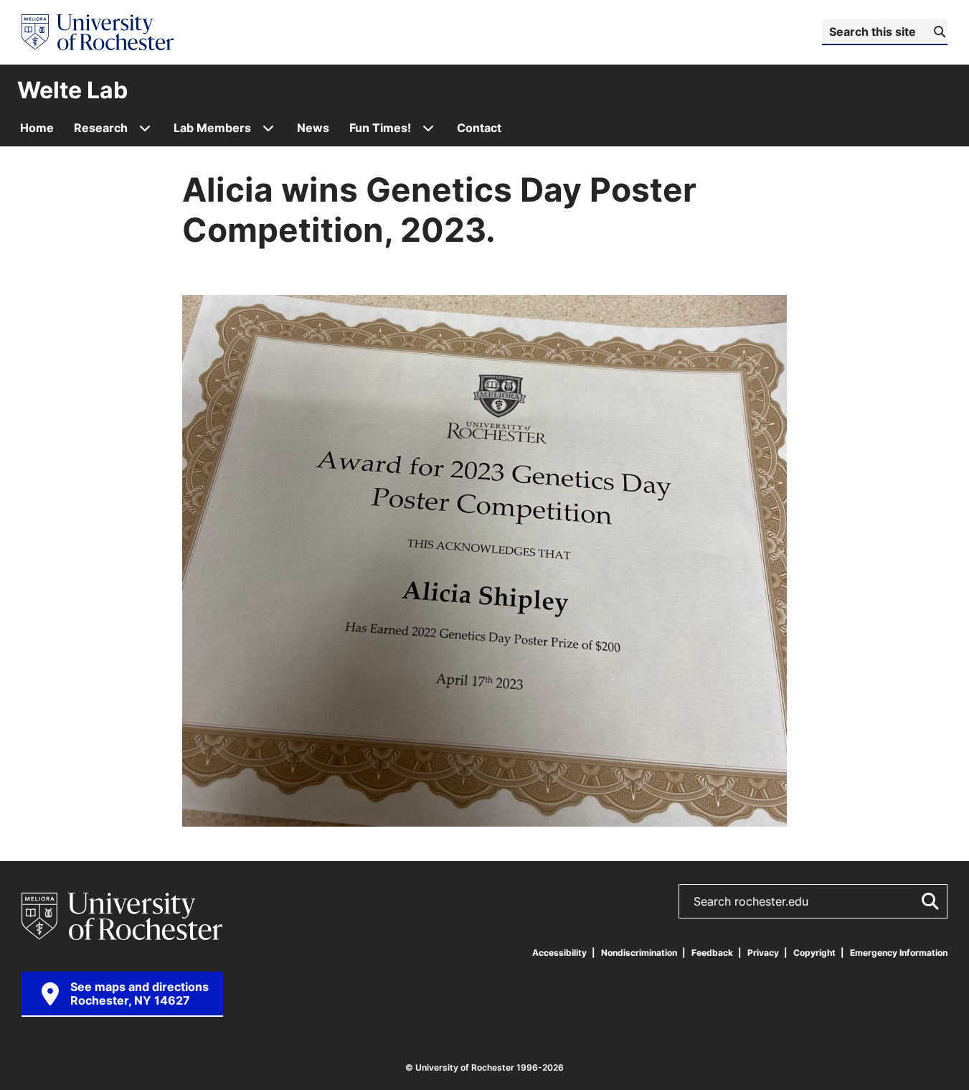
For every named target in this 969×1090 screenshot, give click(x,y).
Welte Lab (72, 89)
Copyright (814, 952)
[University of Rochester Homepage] (98, 32)
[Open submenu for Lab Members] (268, 127)
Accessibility (559, 952)
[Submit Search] (927, 901)
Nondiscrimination (639, 952)
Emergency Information (898, 952)
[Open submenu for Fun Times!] (428, 127)
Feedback (712, 952)
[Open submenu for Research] (145, 127)
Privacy (763, 952)
